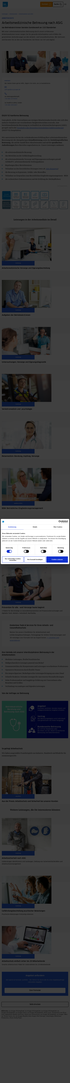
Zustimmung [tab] (12, 527)
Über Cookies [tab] (58, 527)
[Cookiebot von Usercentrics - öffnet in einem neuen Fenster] (60, 521)
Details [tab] (35, 527)
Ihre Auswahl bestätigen (35, 559)
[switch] (26, 551)
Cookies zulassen (57, 559)
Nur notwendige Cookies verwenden (13, 559)
